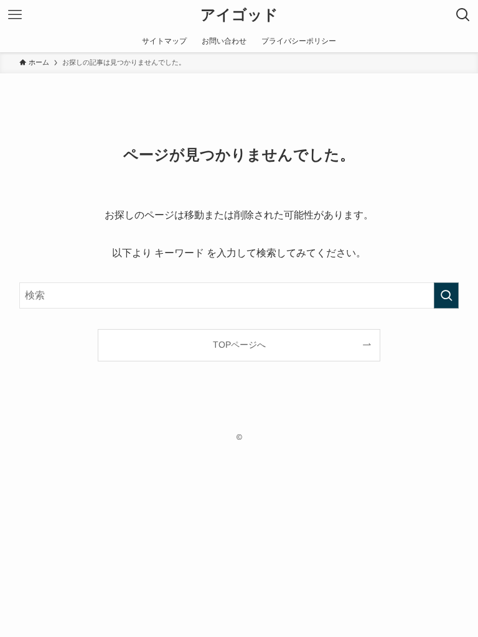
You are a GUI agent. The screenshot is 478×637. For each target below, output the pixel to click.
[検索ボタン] (463, 15)
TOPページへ (239, 345)
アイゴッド (239, 14)
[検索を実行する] (446, 295)
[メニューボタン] (15, 15)
